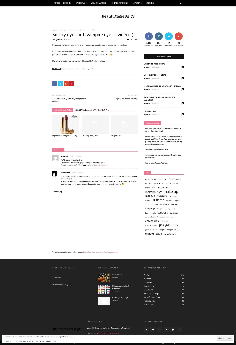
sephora (178, 201)
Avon (154, 179)
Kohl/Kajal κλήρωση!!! (120, 298)
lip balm (148, 188)
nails (147, 200)
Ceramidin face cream (154, 64)
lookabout (164, 187)
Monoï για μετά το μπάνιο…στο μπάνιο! (162, 86)
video (84, 69)
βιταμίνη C (163, 212)
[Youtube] (179, 329)
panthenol (169, 200)
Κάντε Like (149, 33)
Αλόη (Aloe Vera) (157, 131)
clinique (160, 179)
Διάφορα (136, 3)
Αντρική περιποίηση (120, 3)
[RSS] (166, 329)
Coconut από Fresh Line (155, 75)
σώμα (159, 233)
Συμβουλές (80, 3)
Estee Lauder (175, 179)
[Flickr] (152, 329)
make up (65, 69)
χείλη (174, 234)
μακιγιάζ (164, 225)
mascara (162, 195)
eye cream (148, 183)
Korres (168, 183)
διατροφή (174, 213)
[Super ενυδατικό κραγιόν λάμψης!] (65, 124)
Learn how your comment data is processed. (100, 252)
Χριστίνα (58, 40)
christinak (65, 172)
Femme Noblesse (161, 149)
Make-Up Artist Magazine (62, 284)
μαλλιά (175, 225)
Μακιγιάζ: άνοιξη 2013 (90, 136)
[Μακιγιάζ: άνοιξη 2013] (95, 124)
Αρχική (57, 3)
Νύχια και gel (117, 274)
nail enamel (173, 196)
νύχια (162, 229)
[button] (181, 3)
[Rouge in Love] (124, 124)
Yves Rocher (174, 205)
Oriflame (158, 200)
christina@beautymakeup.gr (108, 333)
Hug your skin (150, 111)
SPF (152, 205)
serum (147, 205)
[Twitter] (172, 329)
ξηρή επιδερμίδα (173, 230)
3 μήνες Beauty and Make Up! (126, 99)
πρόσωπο (149, 234)
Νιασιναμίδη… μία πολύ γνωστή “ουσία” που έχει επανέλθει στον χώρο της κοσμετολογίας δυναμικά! (163, 141)
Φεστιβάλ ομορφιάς (163, 209)
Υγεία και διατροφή (98, 3)
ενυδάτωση (171, 217)
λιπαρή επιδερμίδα (151, 225)
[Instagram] (159, 329)
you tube (91, 69)
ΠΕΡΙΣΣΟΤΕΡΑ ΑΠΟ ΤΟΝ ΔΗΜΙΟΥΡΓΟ (92, 110)
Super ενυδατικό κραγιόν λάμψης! (65, 136)
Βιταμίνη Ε (150, 208)
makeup (150, 195)
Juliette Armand (159, 183)
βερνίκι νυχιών (150, 213)
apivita (147, 179)
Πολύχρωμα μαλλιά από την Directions (122, 287)
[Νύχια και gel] (104, 277)
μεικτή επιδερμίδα (151, 230)
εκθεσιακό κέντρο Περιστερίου (155, 217)
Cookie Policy (51, 341)
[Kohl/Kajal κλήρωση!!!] (104, 301)
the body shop (162, 204)
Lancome (175, 183)
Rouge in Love (116, 136)
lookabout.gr (153, 192)
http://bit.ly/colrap (101, 165)
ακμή (173, 209)
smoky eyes (75, 69)
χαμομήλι (167, 234)
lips (154, 187)
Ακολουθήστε (159, 33)
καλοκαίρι (164, 221)
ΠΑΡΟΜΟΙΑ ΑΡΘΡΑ (63, 110)
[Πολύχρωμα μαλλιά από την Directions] (104, 289)
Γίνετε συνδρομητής (179, 34)
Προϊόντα (67, 3)
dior (165, 179)
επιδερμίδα (152, 221)
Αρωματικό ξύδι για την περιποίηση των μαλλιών (69, 100)
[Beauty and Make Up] (118, 16)
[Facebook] (146, 329)
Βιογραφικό (150, 3)
